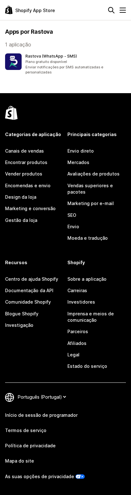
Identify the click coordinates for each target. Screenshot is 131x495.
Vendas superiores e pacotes (90, 189)
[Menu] (123, 10)
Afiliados (76, 343)
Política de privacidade (30, 445)
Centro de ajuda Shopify (31, 279)
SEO (71, 215)
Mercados (78, 162)
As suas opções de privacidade (39, 476)
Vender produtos (23, 173)
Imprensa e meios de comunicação (90, 317)
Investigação (19, 325)
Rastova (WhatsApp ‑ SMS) (51, 56)
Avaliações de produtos (93, 173)
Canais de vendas (24, 151)
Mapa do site (19, 461)
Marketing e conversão (30, 208)
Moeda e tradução (87, 238)
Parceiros (77, 331)
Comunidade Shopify (28, 302)
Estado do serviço (87, 366)
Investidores (81, 302)
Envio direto (80, 151)
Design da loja (20, 197)
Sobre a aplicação (87, 279)
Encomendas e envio (28, 185)
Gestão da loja (21, 220)
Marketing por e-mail (90, 203)
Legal (73, 354)
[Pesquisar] (111, 10)
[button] (65, 64)
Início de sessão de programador (41, 415)
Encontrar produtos (26, 162)
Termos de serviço (25, 430)
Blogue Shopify (21, 313)
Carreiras (77, 290)
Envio (73, 226)
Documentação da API (29, 290)
